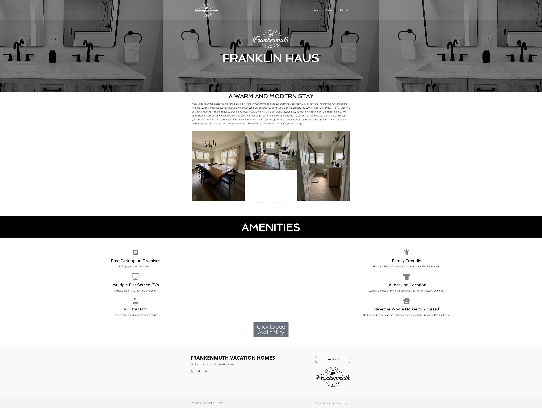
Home (316, 10)
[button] (195, 165)
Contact (329, 10)
